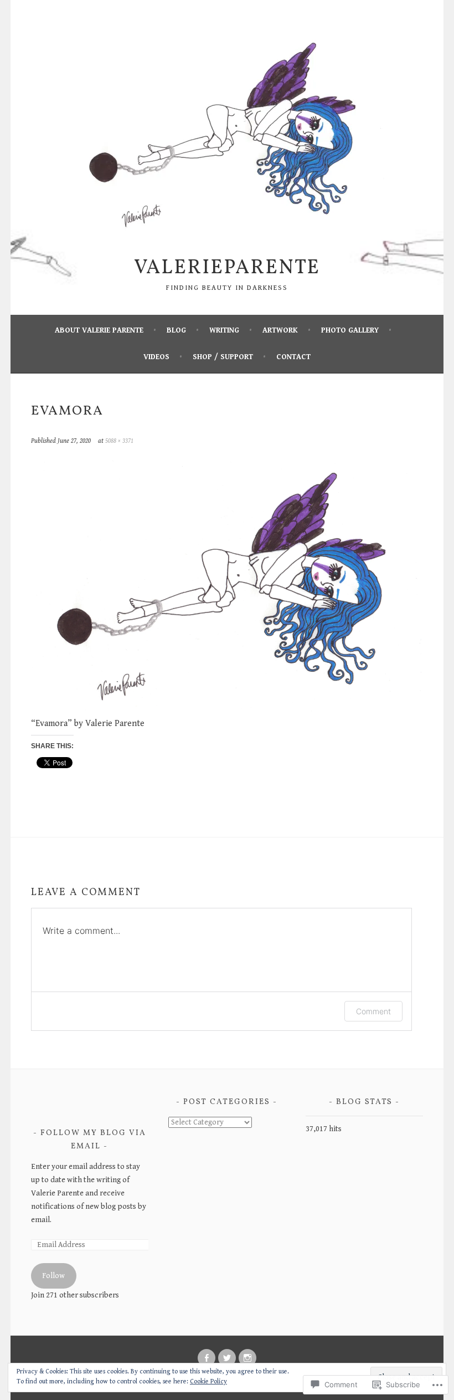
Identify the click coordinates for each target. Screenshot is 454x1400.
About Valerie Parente (99, 330)
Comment (373, 1011)
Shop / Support (223, 356)
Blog (176, 330)
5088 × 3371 (119, 440)
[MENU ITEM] (206, 1358)
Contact (293, 356)
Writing (224, 330)
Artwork (280, 330)
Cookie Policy (208, 1381)
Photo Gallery (350, 330)
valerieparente (227, 268)
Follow (53, 1275)
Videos (156, 356)
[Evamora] (227, 710)
